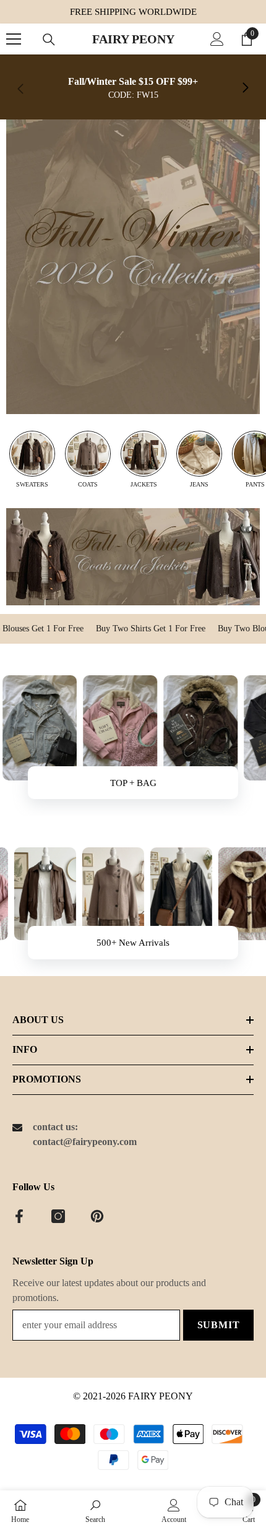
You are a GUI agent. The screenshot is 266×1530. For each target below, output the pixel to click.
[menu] (13, 39)
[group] (32, 459)
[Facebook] (19, 1216)
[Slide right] (245, 88)
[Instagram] (58, 1216)
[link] (133, 88)
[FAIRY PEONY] (133, 266)
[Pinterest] (97, 1216)
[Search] (48, 39)
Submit (218, 1325)
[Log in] (217, 39)
